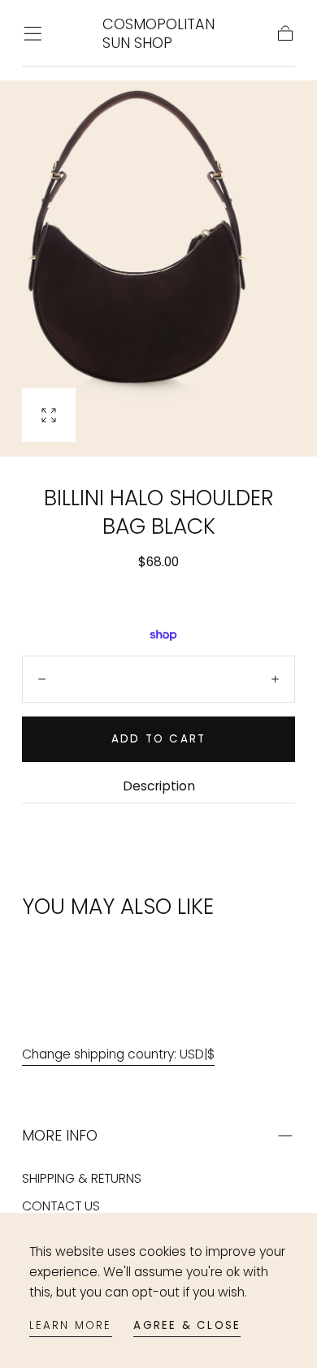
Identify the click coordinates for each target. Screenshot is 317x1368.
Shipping (91, 584)
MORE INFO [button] (60, 1135)
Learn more (70, 1325)
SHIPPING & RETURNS (81, 1178)
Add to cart (158, 739)
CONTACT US (61, 1205)
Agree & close (187, 1325)
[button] (33, 34)
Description (159, 787)
